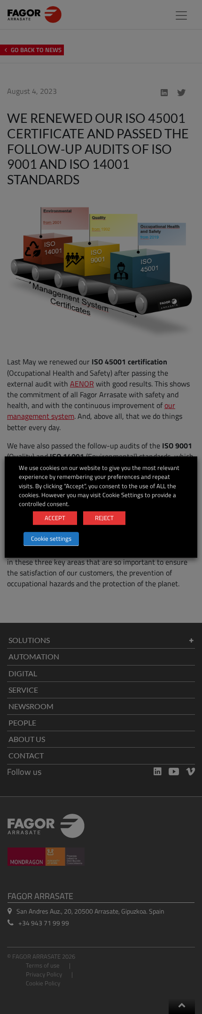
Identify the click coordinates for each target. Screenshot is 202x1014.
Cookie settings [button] (51, 538)
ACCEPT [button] (55, 517)
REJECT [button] (104, 517)
